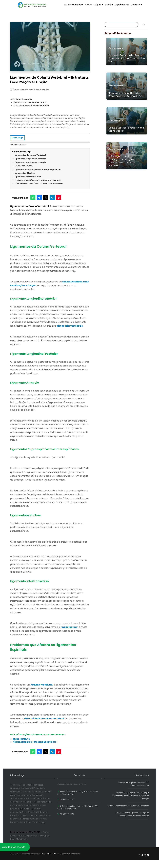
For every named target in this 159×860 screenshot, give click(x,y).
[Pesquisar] (144, 24)
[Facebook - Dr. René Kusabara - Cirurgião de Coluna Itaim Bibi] (139, 855)
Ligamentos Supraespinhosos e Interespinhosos (38, 169)
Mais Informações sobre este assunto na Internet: (39, 184)
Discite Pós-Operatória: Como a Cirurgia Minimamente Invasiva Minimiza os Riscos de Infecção (131, 796)
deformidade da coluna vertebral (44, 718)
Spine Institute (21, 738)
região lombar (69, 626)
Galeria (109, 4)
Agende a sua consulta (13, 847)
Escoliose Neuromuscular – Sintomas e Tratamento (128, 806)
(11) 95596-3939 (67, 814)
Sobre (88, 4)
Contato (135, 4)
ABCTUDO (51, 854)
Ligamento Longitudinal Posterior (31, 162)
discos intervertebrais (70, 325)
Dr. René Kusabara (74, 4)
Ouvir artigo (17, 138)
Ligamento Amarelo (24, 166)
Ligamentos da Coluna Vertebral (30, 155)
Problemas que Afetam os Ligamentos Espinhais (37, 180)
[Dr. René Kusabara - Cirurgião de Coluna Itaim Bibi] (32, 5)
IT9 (43, 854)
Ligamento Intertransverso (28, 176)
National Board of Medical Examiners (34, 741)
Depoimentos (122, 4)
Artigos (97, 4)
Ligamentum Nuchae (25, 173)
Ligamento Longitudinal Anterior (30, 158)
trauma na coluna (41, 684)
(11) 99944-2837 (67, 799)
